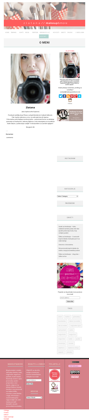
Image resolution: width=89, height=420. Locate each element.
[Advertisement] (73, 138)
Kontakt (43, 36)
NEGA (27, 32)
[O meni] (70, 85)
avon (60, 317)
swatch (60, 352)
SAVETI (63, 32)
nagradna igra (76, 325)
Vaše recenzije (8, 417)
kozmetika (62, 321)
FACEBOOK (70, 203)
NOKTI (21, 32)
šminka (69, 352)
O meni (6, 413)
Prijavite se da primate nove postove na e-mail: (70, 293)
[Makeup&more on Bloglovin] (74, 367)
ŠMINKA (13, 32)
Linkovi (6, 415)
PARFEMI (35, 32)
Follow (70, 103)
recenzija (61, 343)
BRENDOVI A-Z (45, 32)
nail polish (62, 330)
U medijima (80, 32)
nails (71, 330)
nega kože (62, 334)
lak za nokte (62, 325)
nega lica (72, 334)
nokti (70, 339)
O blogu (6, 410)
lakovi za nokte (74, 321)
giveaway (76, 317)
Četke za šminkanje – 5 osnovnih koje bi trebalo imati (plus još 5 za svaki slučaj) (69, 239)
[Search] (83, 36)
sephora (61, 348)
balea (68, 317)
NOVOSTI (56, 32)
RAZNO (70, 32)
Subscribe (30, 384)
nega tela (61, 339)
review (71, 343)
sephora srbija (73, 348)
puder (78, 339)
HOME (7, 32)
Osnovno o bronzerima (66, 244)
